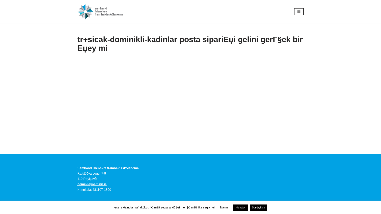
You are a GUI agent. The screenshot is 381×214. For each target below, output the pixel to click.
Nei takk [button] (240, 207)
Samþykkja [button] (258, 207)
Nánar (224, 207)
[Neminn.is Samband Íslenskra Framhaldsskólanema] (100, 12)
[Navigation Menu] (299, 11)
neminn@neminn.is (92, 184)
